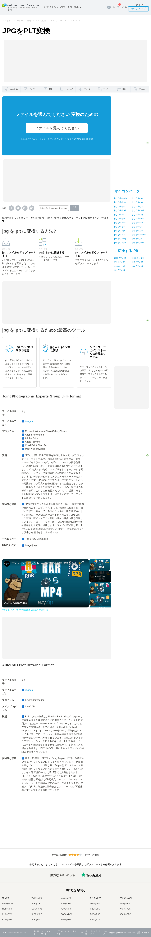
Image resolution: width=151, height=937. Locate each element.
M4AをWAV (95, 903)
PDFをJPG (7, 919)
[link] (7, 564)
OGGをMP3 (37, 909)
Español (139, 888)
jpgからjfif (137, 206)
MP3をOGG (66, 903)
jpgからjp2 (137, 226)
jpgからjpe (119, 226)
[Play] (91, 569)
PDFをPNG (36, 919)
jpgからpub (138, 198)
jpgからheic (120, 202)
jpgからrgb (119, 230)
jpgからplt (119, 206)
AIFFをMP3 (124, 903)
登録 (91, 139)
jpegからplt (120, 258)
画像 (29, 20)
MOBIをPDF (7, 909)
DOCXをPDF (125, 914)
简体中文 (139, 914)
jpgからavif (138, 210)
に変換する (50, 7)
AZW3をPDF (66, 909)
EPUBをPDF (95, 898)
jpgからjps (137, 230)
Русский (139, 882)
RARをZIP (36, 903)
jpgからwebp (120, 198)
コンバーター (128, 191)
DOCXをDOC (66, 914)
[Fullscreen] (108, 569)
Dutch (138, 908)
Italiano (139, 899)
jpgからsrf (137, 222)
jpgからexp (138, 218)
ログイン (138, 4)
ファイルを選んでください (57, 128)
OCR (63, 7)
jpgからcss (119, 222)
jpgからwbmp (139, 234)
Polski (138, 920)
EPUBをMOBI (125, 898)
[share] (83, 561)
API (70, 7)
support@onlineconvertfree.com (122, 933)
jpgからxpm (120, 242)
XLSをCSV (7, 914)
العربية (138, 885)
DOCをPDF (95, 914)
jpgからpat (119, 218)
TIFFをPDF (66, 919)
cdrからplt (119, 270)
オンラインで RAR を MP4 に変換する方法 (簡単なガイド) (45, 563)
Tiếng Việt (140, 902)
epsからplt (119, 266)
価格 (76, 7)
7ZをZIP (5, 898)
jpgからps (137, 202)
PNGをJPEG (125, 909)
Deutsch (139, 891)
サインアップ (138, 8)
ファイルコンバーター (12, 20)
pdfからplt (137, 262)
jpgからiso (119, 214)
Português (140, 905)
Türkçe (138, 911)
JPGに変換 (41, 20)
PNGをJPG (95, 909)
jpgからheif (120, 210)
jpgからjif (137, 238)
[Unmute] (94, 569)
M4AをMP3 (66, 898)
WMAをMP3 (7, 903)
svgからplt (119, 262)
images (29, 421)
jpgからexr (119, 234)
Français (139, 894)
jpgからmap (120, 238)
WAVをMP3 (37, 898)
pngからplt (137, 258)
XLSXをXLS (37, 914)
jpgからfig (137, 214)
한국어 (138, 917)
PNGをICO (95, 919)
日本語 (138, 896)
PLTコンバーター (58, 20)
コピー (74, 208)
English (139, 879)
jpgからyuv (138, 242)
